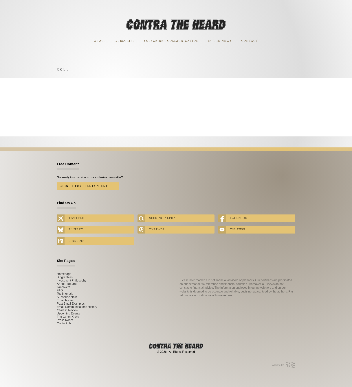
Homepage (64, 273)
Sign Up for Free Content (84, 186)
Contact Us (64, 323)
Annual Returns (67, 283)
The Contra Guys (68, 316)
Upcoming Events (68, 313)
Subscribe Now (67, 297)
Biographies (65, 277)
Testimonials (65, 293)
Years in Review (67, 310)
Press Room (65, 320)
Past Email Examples (71, 303)
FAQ (60, 290)
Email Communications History (77, 306)
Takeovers (63, 287)
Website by (278, 365)
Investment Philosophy (71, 280)
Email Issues (65, 300)
